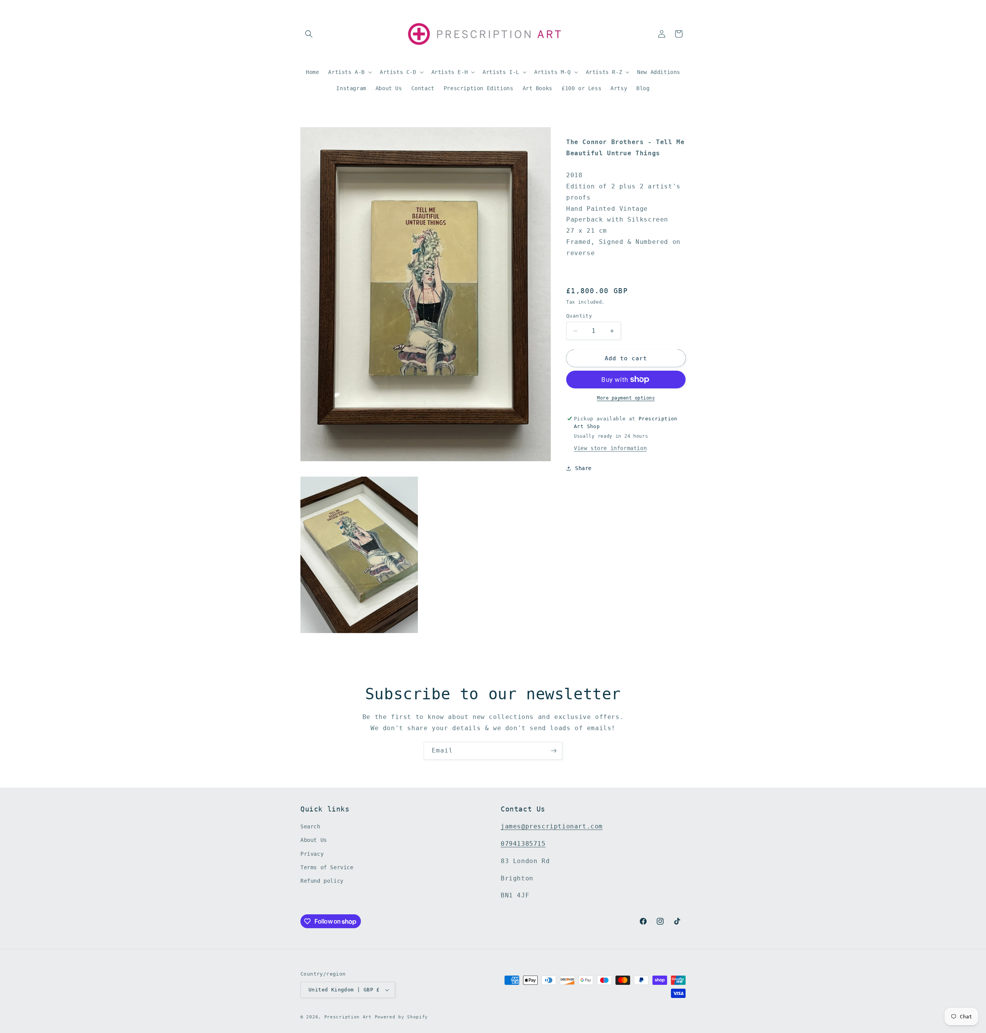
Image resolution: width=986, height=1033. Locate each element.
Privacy (312, 854)
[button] (308, 33)
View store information (610, 448)
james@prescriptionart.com (552, 826)
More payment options (626, 398)
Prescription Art (348, 1017)
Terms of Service (327, 867)
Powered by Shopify (401, 1017)
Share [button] (583, 468)
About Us (313, 840)
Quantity (579, 316)
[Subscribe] (553, 751)
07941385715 (523, 843)
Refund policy (322, 881)
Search (310, 826)
